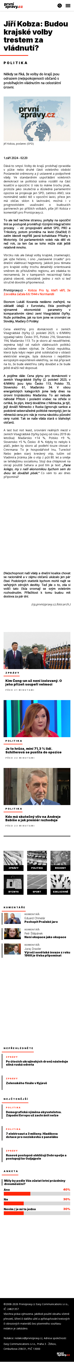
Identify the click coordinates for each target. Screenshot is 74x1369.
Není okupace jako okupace (45, 937)
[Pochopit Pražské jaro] (12, 923)
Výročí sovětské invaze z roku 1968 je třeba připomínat (47, 954)
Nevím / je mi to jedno (20, 1209)
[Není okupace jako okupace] (12, 938)
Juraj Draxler (32, 948)
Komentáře (15, 907)
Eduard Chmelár (34, 918)
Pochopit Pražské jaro (41, 921)
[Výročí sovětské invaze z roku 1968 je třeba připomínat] (12, 953)
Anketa (11, 1171)
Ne (6, 1199)
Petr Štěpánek (33, 933)
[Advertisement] (37, 521)
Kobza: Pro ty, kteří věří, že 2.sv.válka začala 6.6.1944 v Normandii (37, 292)
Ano (7, 1189)
